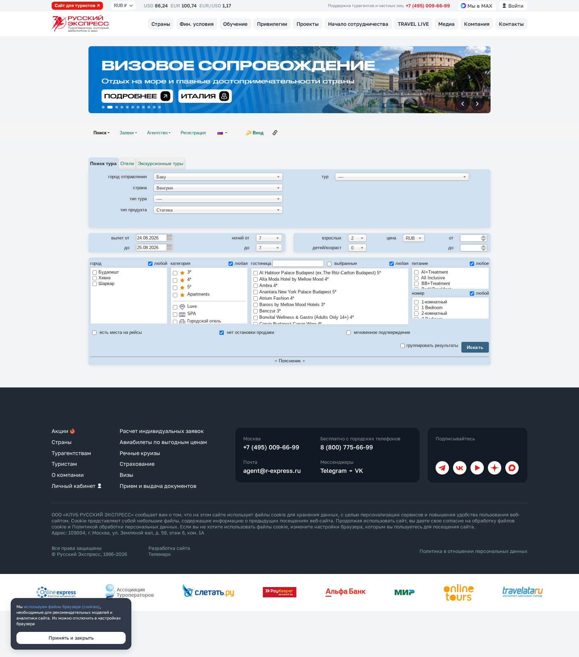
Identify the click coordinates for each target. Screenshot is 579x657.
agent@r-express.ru (272, 470)
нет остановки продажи (250, 332)
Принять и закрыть (71, 638)
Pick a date (169, 237)
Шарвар (106, 283)
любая (241, 263)
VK (359, 470)
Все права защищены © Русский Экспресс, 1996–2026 (89, 551)
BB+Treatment (435, 283)
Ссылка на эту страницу (275, 133)
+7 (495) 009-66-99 (428, 5)
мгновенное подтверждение (381, 332)
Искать (475, 347)
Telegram (333, 470)
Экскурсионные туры (160, 163)
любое (482, 263)
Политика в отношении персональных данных (473, 551)
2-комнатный (433, 313)
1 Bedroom (431, 307)
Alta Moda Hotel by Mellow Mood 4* (294, 279)
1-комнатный (433, 301)
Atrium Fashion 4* (276, 298)
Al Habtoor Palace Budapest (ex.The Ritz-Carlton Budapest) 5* (320, 272)
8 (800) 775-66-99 (346, 447)
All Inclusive (432, 277)
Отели (127, 163)
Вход (258, 132)
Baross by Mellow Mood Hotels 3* (292, 304)
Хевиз (105, 277)
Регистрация (193, 132)
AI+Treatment (434, 272)
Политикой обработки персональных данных (124, 526)
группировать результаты (432, 345)
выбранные (345, 263)
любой (160, 263)
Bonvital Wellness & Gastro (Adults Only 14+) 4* (306, 317)
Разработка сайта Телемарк (169, 551)
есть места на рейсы (120, 332)
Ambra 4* (268, 285)
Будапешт (109, 272)
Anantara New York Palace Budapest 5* (297, 291)
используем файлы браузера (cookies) (62, 606)
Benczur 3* (270, 310)
